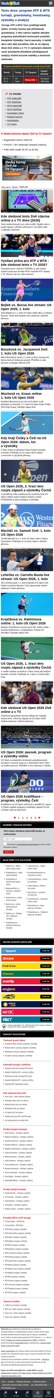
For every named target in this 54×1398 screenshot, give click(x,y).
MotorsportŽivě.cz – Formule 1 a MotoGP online (13, 891)
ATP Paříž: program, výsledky (15, 1292)
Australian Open (15, 113)
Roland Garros (14, 117)
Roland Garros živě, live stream (16, 1104)
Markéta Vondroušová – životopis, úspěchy (20, 1149)
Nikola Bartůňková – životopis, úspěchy (19, 1180)
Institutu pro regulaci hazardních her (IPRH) (22, 1340)
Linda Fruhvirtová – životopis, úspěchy (18, 1153)
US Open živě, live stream (14, 1112)
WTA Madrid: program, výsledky (16, 1241)
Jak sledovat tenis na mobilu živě (16, 1120)
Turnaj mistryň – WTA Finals (15, 1221)
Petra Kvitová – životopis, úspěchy (17, 1133)
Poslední (40, 817)
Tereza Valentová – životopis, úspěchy (18, 1172)
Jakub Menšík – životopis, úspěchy (17, 1201)
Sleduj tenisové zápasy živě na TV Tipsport (28, 133)
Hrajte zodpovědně (8, 1351)
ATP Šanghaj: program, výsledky (16, 1288)
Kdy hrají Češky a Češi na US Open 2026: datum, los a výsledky (23, 442)
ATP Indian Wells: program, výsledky (18, 1261)
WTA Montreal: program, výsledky (16, 1249)
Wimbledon (13, 120)
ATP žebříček (14, 102)
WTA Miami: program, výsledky (15, 1237)
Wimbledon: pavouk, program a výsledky (19, 1052)
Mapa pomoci (26, 1373)
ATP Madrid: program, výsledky (16, 1273)
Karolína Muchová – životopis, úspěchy (19, 1141)
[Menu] (51, 3)
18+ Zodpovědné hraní (39, 1385)
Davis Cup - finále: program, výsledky (18, 1313)
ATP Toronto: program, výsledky (16, 1281)
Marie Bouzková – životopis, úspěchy (18, 1157)
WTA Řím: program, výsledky (15, 1245)
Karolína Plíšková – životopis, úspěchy (18, 1145)
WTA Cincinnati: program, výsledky (17, 1253)
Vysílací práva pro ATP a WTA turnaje (18, 1116)
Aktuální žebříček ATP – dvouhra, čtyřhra (19, 1080)
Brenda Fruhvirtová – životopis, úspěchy (19, 1168)
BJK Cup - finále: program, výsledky (17, 1309)
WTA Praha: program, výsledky (15, 1229)
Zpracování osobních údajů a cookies (15, 1385)
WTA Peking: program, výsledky (16, 1257)
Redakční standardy (23, 1381)
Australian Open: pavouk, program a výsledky (21, 1044)
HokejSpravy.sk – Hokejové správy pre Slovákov (13, 925)
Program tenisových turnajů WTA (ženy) (19, 1068)
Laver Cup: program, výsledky (15, 1317)
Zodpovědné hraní (21, 1343)
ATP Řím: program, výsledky (15, 1277)
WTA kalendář (14, 105)
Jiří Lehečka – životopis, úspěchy (16, 1197)
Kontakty (11, 1381)
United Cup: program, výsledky (16, 1305)
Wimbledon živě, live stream (15, 1108)
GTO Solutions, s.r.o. (8, 1388)
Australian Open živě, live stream (16, 1100)
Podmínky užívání (39, 1381)
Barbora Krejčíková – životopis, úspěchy (19, 1137)
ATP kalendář (14, 98)
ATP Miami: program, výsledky (15, 1265)
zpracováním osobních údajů (27, 844)
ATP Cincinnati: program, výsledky (17, 1285)
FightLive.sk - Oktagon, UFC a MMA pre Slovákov (14, 916)
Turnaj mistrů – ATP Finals (14, 1225)
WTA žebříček (14, 109)
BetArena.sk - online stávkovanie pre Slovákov (13, 906)
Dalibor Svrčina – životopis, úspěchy (18, 1209)
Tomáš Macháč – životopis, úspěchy (17, 1193)
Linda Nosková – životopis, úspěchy (17, 1161)
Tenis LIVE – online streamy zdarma (17, 1097)
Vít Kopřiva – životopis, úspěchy (16, 1205)
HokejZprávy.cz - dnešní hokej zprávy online (13, 881)
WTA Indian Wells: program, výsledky (18, 1233)
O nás (3, 1381)
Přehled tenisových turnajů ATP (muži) (18, 1076)
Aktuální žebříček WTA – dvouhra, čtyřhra (19, 1072)
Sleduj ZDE (30, 80)
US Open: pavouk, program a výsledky (18, 1056)
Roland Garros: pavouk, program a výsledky (20, 1048)
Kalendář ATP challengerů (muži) (16, 1084)
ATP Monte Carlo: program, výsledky (18, 1269)
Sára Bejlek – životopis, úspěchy (16, 1176)
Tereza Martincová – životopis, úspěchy (19, 1165)
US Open (12, 124)
